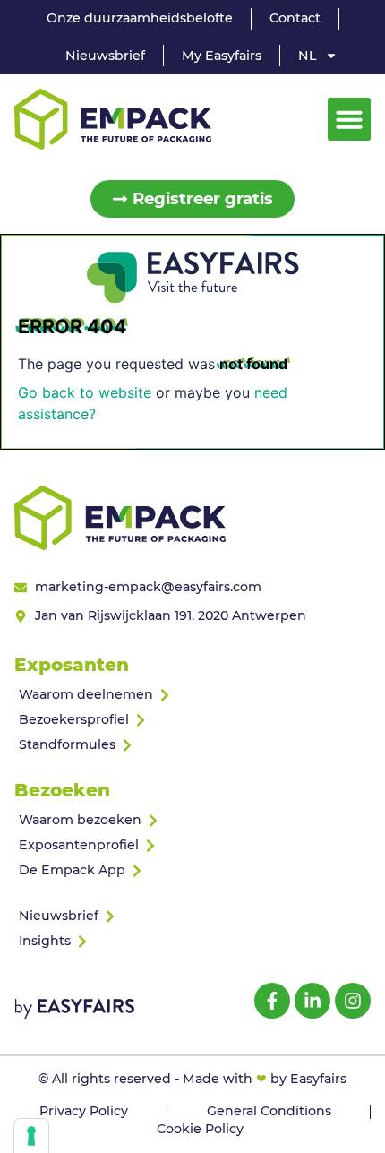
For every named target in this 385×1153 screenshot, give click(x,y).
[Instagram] (353, 1001)
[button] (349, 119)
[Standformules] (192, 745)
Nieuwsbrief (105, 55)
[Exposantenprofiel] (192, 845)
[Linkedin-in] (312, 1001)
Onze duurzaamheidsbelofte (140, 18)
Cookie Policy (200, 1129)
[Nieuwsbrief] (192, 916)
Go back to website (84, 392)
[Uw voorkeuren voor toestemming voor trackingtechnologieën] (31, 1136)
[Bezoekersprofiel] (192, 720)
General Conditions (269, 1111)
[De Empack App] (192, 870)
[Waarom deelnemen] (192, 695)
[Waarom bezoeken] (192, 820)
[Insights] (192, 941)
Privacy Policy (83, 1111)
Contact (295, 18)
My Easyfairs (221, 55)
